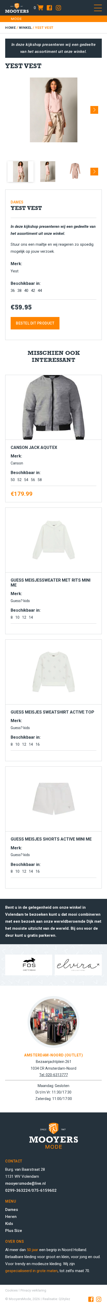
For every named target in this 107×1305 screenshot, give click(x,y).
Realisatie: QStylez (56, 1299)
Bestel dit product (35, 323)
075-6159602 (44, 1190)
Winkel (25, 28)
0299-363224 (17, 1190)
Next (94, 108)
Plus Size (13, 1230)
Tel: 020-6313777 (53, 1075)
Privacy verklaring (33, 1290)
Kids (9, 1223)
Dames (11, 1209)
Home (10, 28)
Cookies (11, 1290)
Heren (11, 1216)
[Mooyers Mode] (17, 8)
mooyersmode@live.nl (25, 1183)
